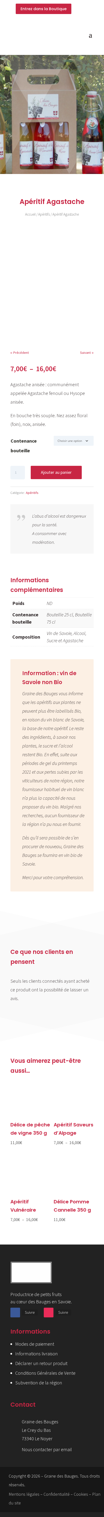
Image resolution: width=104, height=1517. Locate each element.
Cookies (81, 1494)
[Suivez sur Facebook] (15, 1312)
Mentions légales (24, 1494)
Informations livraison (36, 1354)
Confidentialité (57, 1494)
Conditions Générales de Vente (45, 1373)
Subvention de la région (38, 1383)
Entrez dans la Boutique (44, 9)
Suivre (30, 1312)
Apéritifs (44, 214)
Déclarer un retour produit (41, 1363)
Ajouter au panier (56, 472)
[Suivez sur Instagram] (48, 1312)
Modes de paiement (34, 1344)
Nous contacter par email (47, 1449)
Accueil (30, 214)
